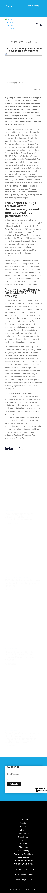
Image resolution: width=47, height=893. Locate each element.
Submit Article (23, 833)
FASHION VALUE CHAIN (23, 864)
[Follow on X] (16, 14)
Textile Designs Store (23, 880)
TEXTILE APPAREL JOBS (23, 874)
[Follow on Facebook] (13, 14)
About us (23, 823)
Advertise (30, 5)
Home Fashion (11, 511)
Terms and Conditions (23, 854)
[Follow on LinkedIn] (23, 14)
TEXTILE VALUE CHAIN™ (23, 860)
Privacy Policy (23, 850)
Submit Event (23, 837)
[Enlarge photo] (23, 503)
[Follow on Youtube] (27, 14)
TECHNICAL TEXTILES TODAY (23, 869)
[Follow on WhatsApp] (34, 14)
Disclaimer (23, 847)
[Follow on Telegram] (30, 14)
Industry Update (11, 648)
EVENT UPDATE (11, 577)
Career (23, 840)
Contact (23, 826)
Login (38, 5)
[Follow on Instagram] (20, 14)
